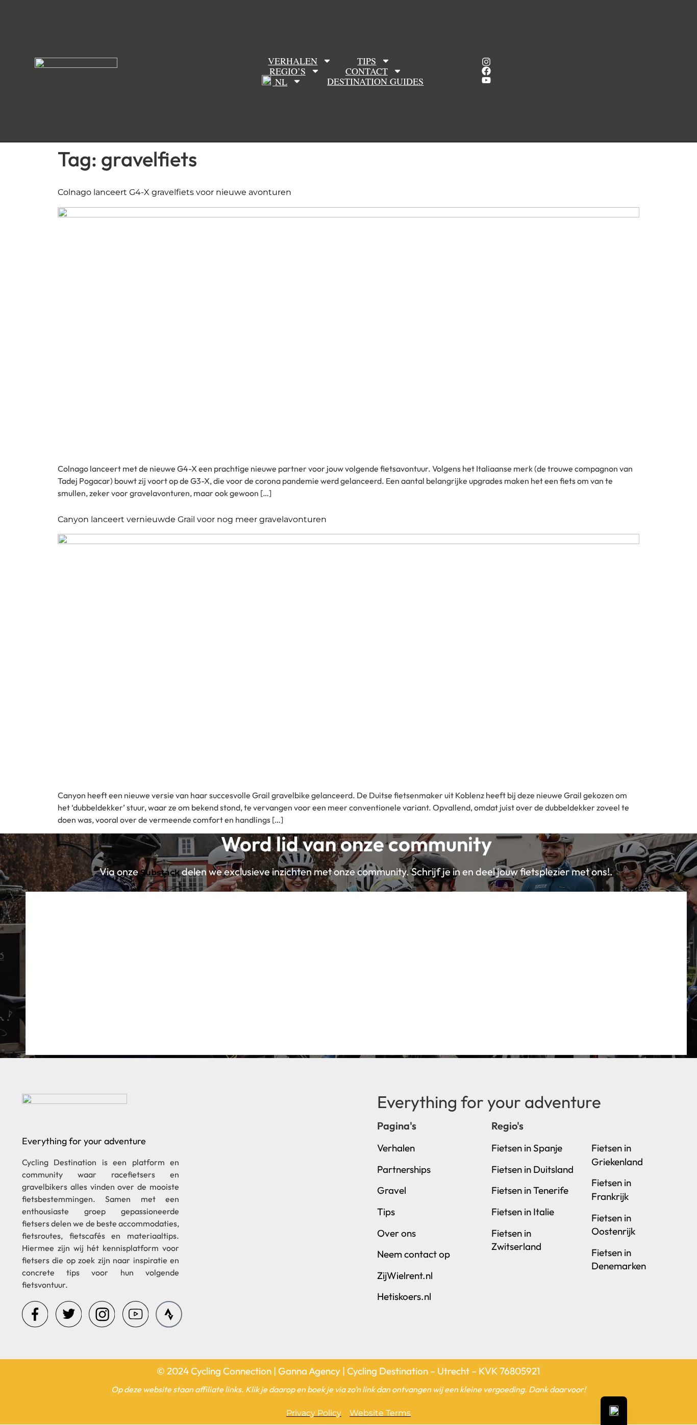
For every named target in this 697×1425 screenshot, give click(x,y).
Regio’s (287, 71)
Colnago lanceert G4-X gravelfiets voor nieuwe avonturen (174, 192)
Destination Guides (375, 81)
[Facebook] (486, 71)
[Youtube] (486, 80)
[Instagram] (486, 61)
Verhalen (292, 61)
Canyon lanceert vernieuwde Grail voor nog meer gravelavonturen (192, 519)
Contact (366, 71)
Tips (366, 61)
